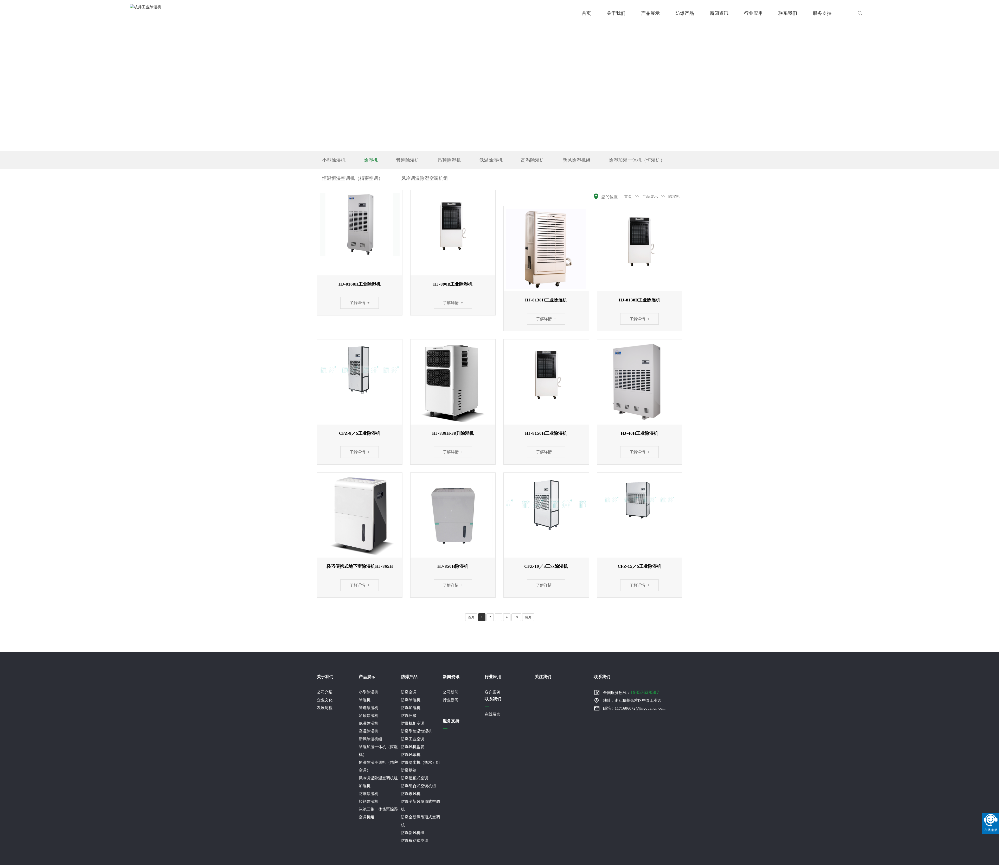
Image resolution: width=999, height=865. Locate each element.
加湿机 (364, 786)
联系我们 (787, 13)
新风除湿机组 (576, 160)
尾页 (528, 617)
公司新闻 (450, 692)
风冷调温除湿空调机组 (424, 178)
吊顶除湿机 (449, 160)
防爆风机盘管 (412, 747)
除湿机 (371, 160)
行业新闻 (450, 700)
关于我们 (616, 13)
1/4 (516, 617)
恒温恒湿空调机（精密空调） (352, 178)
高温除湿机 (532, 160)
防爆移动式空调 (414, 840)
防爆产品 (684, 13)
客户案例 (492, 692)
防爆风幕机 (410, 755)
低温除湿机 (491, 160)
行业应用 (753, 13)
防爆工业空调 (412, 739)
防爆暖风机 (410, 794)
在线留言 (492, 714)
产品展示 (650, 13)
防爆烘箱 (409, 770)
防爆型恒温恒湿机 (416, 731)
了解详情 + (359, 303)
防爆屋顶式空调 (414, 778)
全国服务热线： (631, 692)
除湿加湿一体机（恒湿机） (637, 160)
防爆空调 (409, 692)
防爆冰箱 (409, 716)
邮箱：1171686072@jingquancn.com (634, 708)
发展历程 (324, 708)
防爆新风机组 (412, 833)
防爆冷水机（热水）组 (420, 762)
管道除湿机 (407, 160)
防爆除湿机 (368, 794)
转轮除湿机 (368, 801)
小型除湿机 (333, 160)
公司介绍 (324, 692)
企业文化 (324, 700)
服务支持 (822, 13)
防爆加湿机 (410, 708)
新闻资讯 (719, 13)
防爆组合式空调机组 (418, 786)
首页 (586, 13)
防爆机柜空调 (412, 723)
